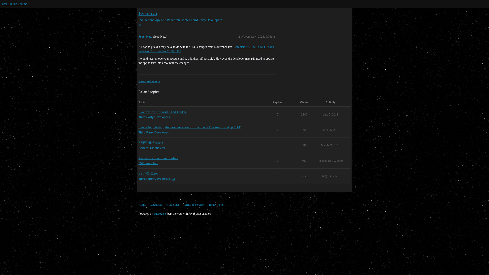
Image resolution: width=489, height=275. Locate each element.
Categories (156, 204)
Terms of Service (193, 204)
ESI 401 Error (148, 173)
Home (142, 204)
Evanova (147, 13)
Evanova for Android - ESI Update (162, 112)
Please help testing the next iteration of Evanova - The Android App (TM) (189, 127)
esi (139, 24)
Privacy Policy (216, 204)
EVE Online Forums (14, 4)
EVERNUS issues (151, 143)
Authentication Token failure (158, 158)
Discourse (160, 213)
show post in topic (149, 81)
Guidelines (172, 204)
